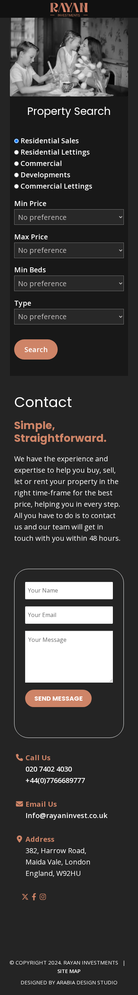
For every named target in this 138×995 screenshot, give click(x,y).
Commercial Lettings (55, 186)
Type (22, 303)
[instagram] (43, 896)
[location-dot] (19, 839)
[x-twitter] (25, 896)
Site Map (69, 970)
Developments (44, 174)
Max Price (31, 236)
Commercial (40, 163)
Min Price (30, 203)
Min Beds (30, 269)
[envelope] (19, 804)
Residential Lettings (54, 152)
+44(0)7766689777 (55, 780)
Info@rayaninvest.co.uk (66, 815)
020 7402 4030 (48, 769)
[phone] (19, 757)
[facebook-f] (34, 896)
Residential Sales (49, 140)
